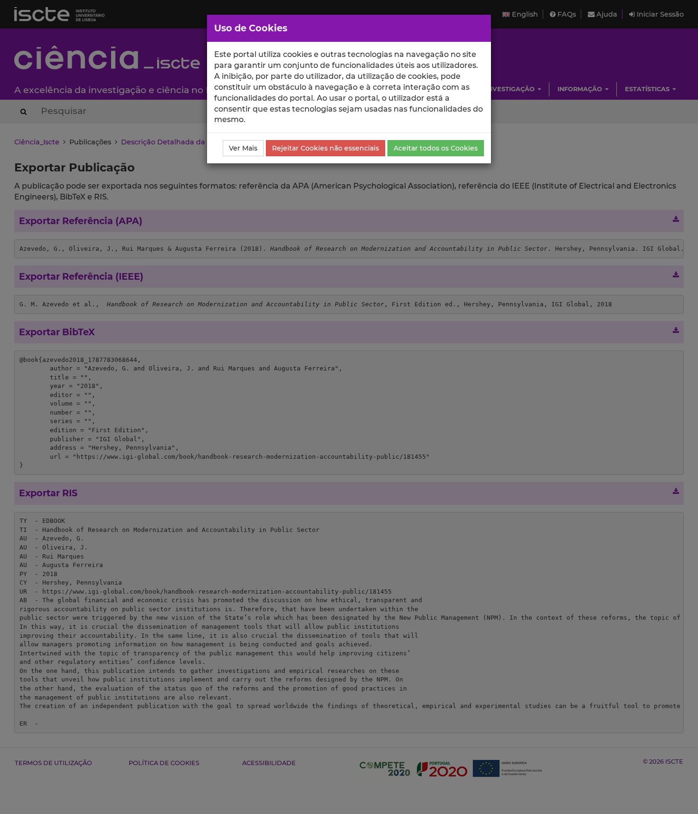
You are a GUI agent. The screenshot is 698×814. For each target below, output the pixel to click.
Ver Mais (243, 148)
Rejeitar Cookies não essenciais (325, 148)
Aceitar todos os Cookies (436, 148)
